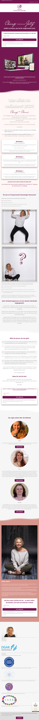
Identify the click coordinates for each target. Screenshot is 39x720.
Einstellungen (34, 713)
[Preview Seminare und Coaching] (19, 4)
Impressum (23, 713)
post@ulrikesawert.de (9, 0)
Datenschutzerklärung (11, 41)
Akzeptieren (19, 717)
